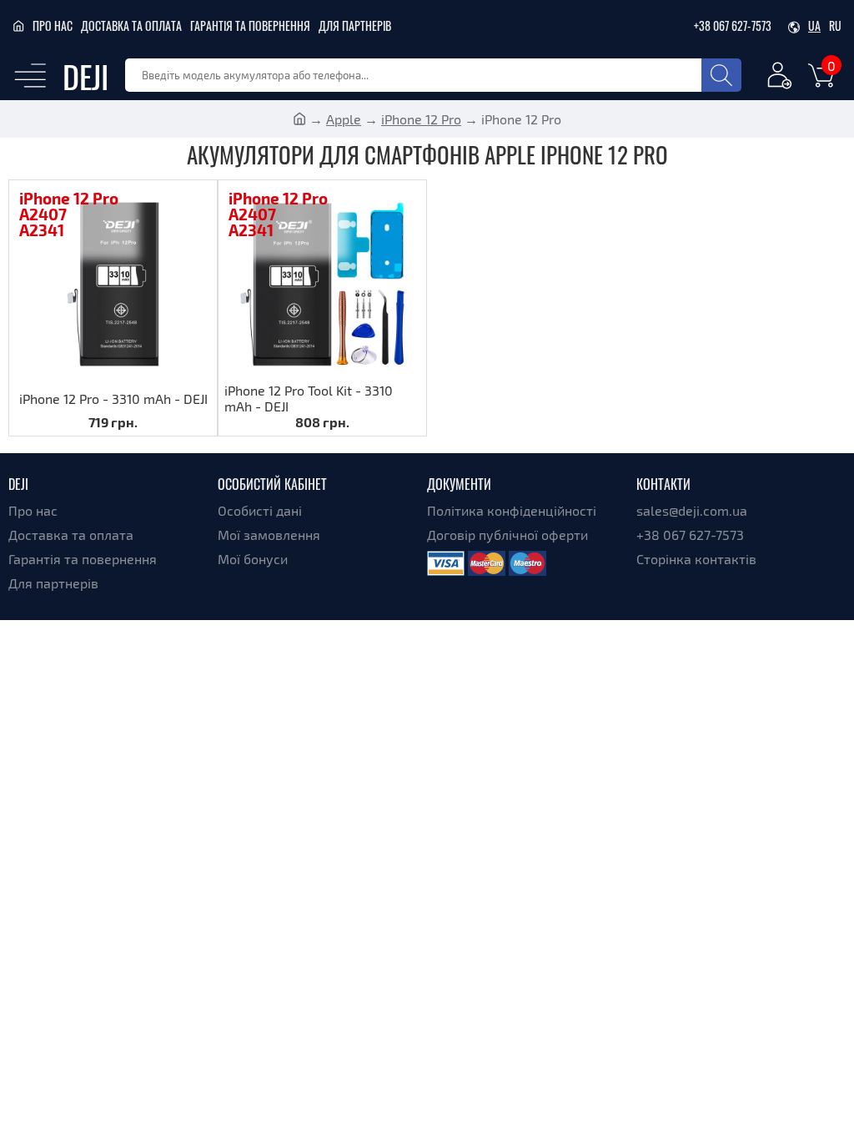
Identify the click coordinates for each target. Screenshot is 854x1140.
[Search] (721, 75)
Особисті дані (260, 510)
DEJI (85, 75)
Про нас (53, 25)
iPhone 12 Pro (421, 119)
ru (835, 25)
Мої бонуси (253, 559)
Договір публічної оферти (507, 534)
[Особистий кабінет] (779, 78)
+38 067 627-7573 (732, 25)
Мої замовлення (269, 534)
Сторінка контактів (696, 559)
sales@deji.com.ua (691, 510)
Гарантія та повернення (250, 25)
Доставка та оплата (131, 25)
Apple (343, 119)
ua (814, 25)
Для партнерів (355, 25)
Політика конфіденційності (511, 510)
